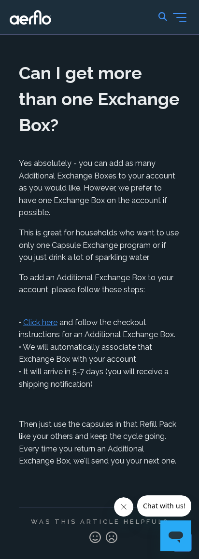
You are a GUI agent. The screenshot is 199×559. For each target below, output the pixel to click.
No (111, 538)
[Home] (30, 17)
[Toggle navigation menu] (179, 17)
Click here (40, 322)
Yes (95, 538)
